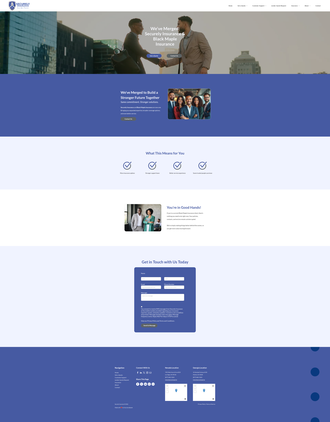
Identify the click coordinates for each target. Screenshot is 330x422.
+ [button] (167, 386)
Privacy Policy (202, 404)
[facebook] (137, 373)
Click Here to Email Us (171, 380)
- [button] (167, 388)
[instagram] (147, 373)
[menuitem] (230, 5)
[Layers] (185, 386)
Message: (144, 293)
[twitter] (144, 373)
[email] (150, 373)
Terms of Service (210, 404)
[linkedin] (140, 373)
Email (143, 284)
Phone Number (169, 284)
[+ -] (176, 392)
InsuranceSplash (128, 407)
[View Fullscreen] (167, 391)
